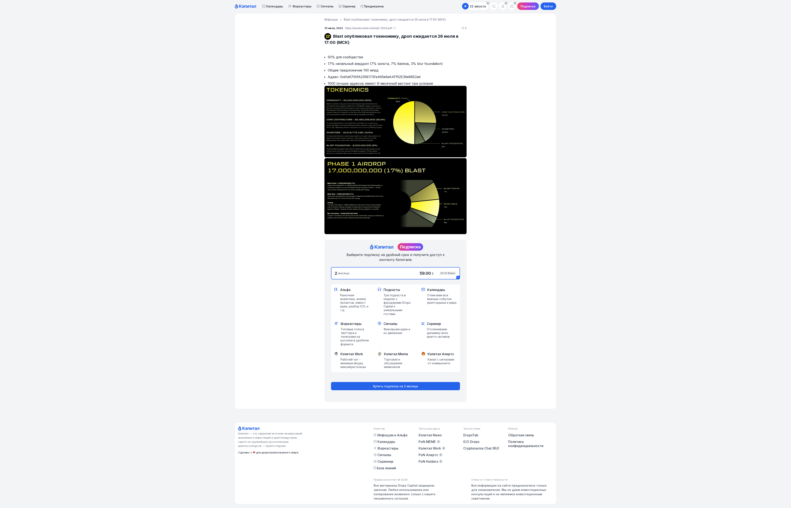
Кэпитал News (430, 435)
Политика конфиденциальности (525, 444)
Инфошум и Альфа (392, 435)
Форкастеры (302, 6)
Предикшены (374, 6)
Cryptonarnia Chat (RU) (481, 448)
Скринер (349, 6)
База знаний (386, 468)
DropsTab (470, 435)
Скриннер (385, 461)
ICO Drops (471, 442)
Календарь (274, 6)
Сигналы (327, 6)
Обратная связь (521, 435)
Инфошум (331, 19)
